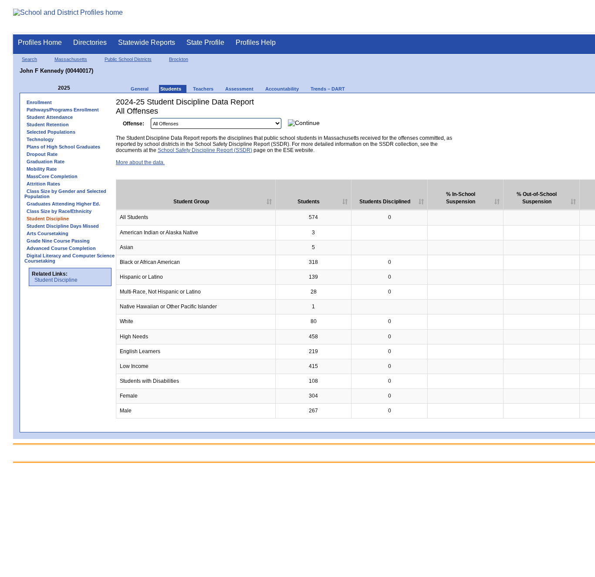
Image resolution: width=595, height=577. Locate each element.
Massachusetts (70, 59)
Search (29, 59)
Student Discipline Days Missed (63, 226)
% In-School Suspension (460, 198)
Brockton (178, 59)
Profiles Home (40, 42)
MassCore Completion (52, 176)
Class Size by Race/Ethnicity (59, 211)
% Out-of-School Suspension (537, 198)
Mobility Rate (42, 169)
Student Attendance (50, 117)
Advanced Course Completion (61, 248)
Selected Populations (51, 132)
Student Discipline (56, 280)
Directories (90, 42)
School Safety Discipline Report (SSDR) (205, 150)
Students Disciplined (384, 202)
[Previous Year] (52, 88)
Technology (40, 139)
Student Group (191, 202)
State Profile (205, 42)
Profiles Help (256, 42)
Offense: (133, 124)
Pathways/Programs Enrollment (63, 109)
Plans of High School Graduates (63, 146)
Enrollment (39, 102)
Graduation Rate (45, 161)
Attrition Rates (43, 183)
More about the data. (140, 162)
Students (309, 202)
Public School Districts (128, 59)
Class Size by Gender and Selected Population (65, 194)
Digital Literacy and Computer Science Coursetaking (69, 258)
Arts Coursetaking (47, 233)
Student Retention (48, 124)
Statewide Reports (146, 42)
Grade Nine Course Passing (58, 240)
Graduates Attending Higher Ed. (63, 203)
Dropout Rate (42, 154)
